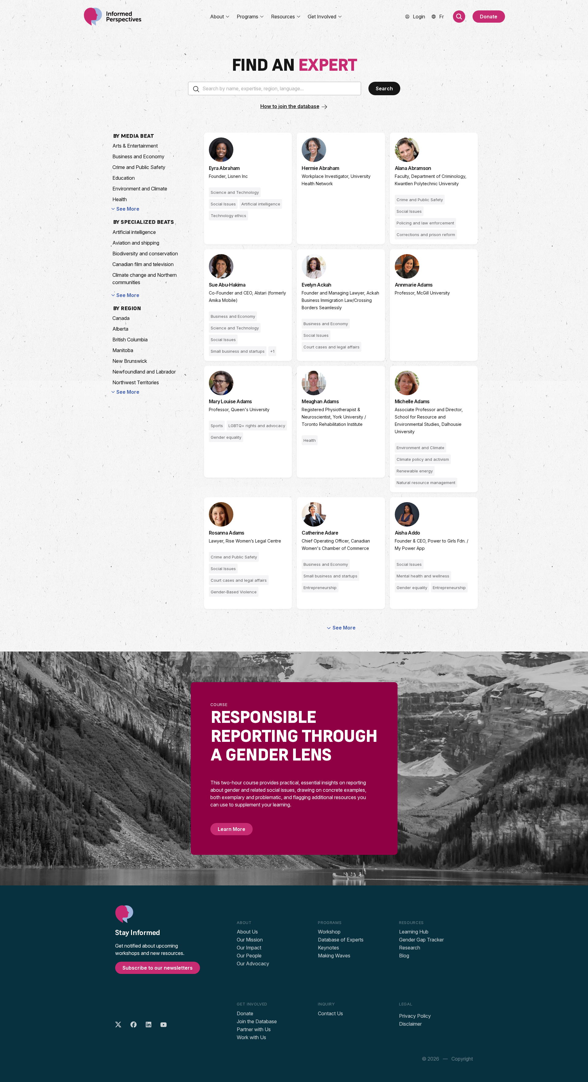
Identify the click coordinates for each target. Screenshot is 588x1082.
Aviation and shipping (135, 243)
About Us (247, 932)
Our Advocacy (253, 963)
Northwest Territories (135, 382)
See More (127, 209)
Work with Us (251, 1037)
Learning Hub (413, 932)
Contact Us (330, 1013)
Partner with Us (254, 1029)
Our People (249, 955)
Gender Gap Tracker (421, 940)
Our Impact (249, 948)
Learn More (231, 829)
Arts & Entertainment (135, 146)
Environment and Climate (139, 189)
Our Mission (250, 940)
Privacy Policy (415, 1016)
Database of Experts (341, 940)
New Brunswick (129, 361)
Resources (283, 16)
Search (384, 88)
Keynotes (328, 948)
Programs (247, 16)
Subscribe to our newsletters (158, 968)
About (217, 16)
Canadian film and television (143, 264)
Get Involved (322, 16)
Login (419, 16)
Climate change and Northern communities (144, 278)
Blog (404, 955)
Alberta (120, 329)
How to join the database (289, 106)
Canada (121, 318)
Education (123, 178)
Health (119, 199)
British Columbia (130, 339)
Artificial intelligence (134, 232)
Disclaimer (410, 1024)
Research (409, 948)
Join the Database (257, 1021)
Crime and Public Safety (138, 167)
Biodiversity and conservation (145, 253)
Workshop (329, 932)
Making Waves (334, 955)
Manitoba (122, 350)
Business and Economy (138, 156)
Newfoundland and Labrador (144, 372)
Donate (488, 16)
